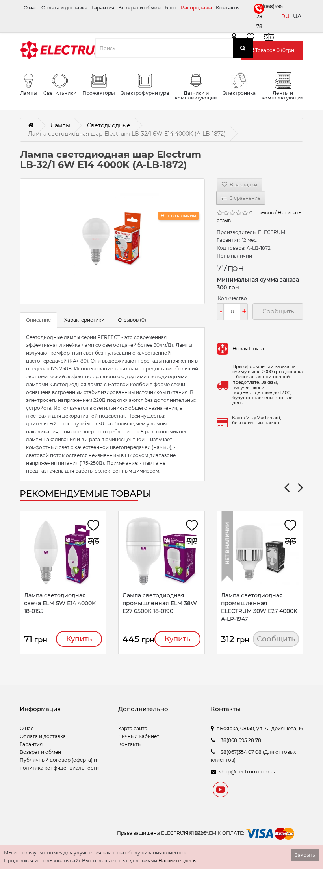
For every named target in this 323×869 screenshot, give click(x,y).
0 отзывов (261, 212)
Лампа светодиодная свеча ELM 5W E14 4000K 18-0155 (60, 603)
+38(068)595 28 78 (258, 16)
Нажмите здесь (177, 860)
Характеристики (84, 320)
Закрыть (305, 855)
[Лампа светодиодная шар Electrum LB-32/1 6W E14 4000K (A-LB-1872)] (112, 241)
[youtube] (220, 791)
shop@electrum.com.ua (248, 772)
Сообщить (276, 639)
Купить (79, 639)
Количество (232, 298)
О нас (30, 8)
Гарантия (102, 8)
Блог (171, 8)
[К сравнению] (269, 38)
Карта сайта (132, 728)
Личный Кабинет (138, 736)
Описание (38, 320)
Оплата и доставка (64, 8)
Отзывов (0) (132, 320)
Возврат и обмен (139, 8)
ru (285, 16)
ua (297, 16)
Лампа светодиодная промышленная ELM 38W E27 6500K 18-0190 (160, 603)
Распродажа (196, 8)
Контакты (228, 8)
